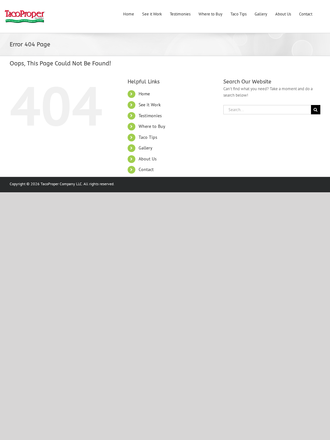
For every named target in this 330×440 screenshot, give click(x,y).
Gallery (145, 148)
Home (144, 94)
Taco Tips (148, 137)
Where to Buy (152, 126)
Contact (146, 169)
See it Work (150, 105)
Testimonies (150, 116)
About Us (148, 159)
